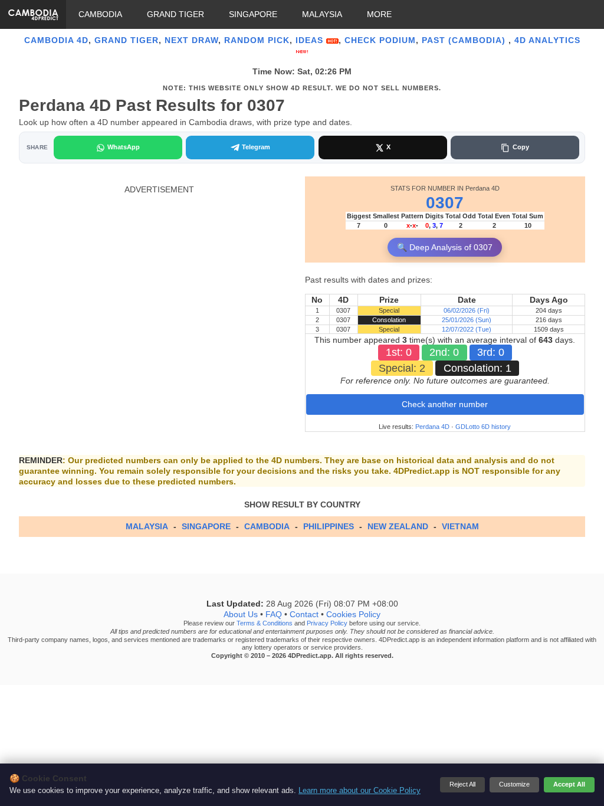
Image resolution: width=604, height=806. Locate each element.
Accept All (569, 784)
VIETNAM (460, 526)
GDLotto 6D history (483, 426)
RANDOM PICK (257, 40)
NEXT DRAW (191, 40)
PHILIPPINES (328, 526)
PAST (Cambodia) (465, 40)
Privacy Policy (327, 623)
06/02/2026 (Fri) (467, 310)
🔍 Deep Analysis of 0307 (445, 247)
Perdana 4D (432, 426)
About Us (241, 615)
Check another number (445, 404)
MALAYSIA (322, 14)
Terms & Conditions (265, 623)
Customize (514, 784)
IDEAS (311, 40)
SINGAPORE (253, 14)
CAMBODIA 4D (56, 40)
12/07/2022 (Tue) (466, 329)
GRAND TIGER (175, 14)
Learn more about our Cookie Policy (359, 791)
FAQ (273, 615)
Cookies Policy (353, 615)
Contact (304, 615)
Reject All (462, 784)
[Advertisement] (159, 277)
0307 (445, 203)
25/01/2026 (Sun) (466, 319)
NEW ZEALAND (397, 526)
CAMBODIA (100, 14)
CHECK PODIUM (380, 40)
